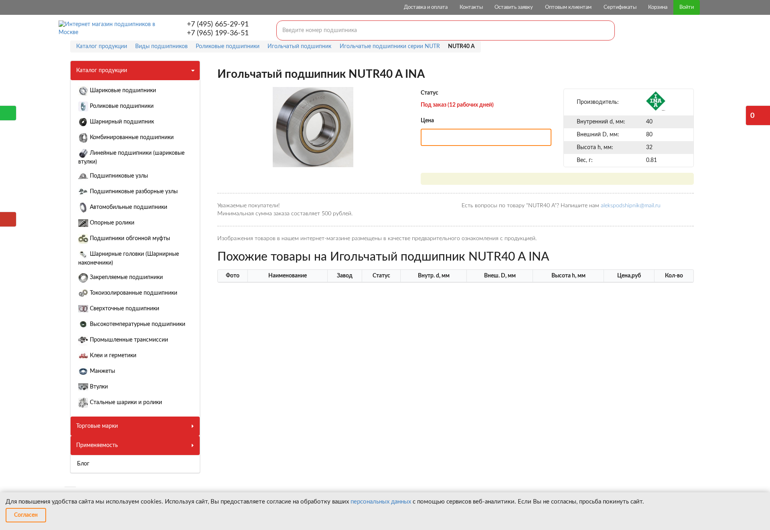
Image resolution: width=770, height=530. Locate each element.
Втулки (98, 387)
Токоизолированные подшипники (132, 293)
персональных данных (381, 502)
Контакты (471, 7)
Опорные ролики (111, 223)
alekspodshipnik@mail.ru (631, 205)
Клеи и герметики (112, 355)
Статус (429, 93)
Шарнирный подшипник (121, 122)
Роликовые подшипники (121, 106)
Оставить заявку (513, 7)
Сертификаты (620, 7)
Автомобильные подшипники (127, 207)
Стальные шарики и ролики (125, 402)
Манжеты (101, 371)
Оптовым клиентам (568, 7)
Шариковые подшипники (122, 90)
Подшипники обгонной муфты (129, 238)
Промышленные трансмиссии (128, 340)
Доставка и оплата (426, 7)
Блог (83, 464)
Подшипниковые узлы (118, 176)
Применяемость (97, 445)
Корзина (657, 7)
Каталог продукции (101, 70)
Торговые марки (97, 426)
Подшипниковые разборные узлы (133, 191)
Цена (427, 120)
